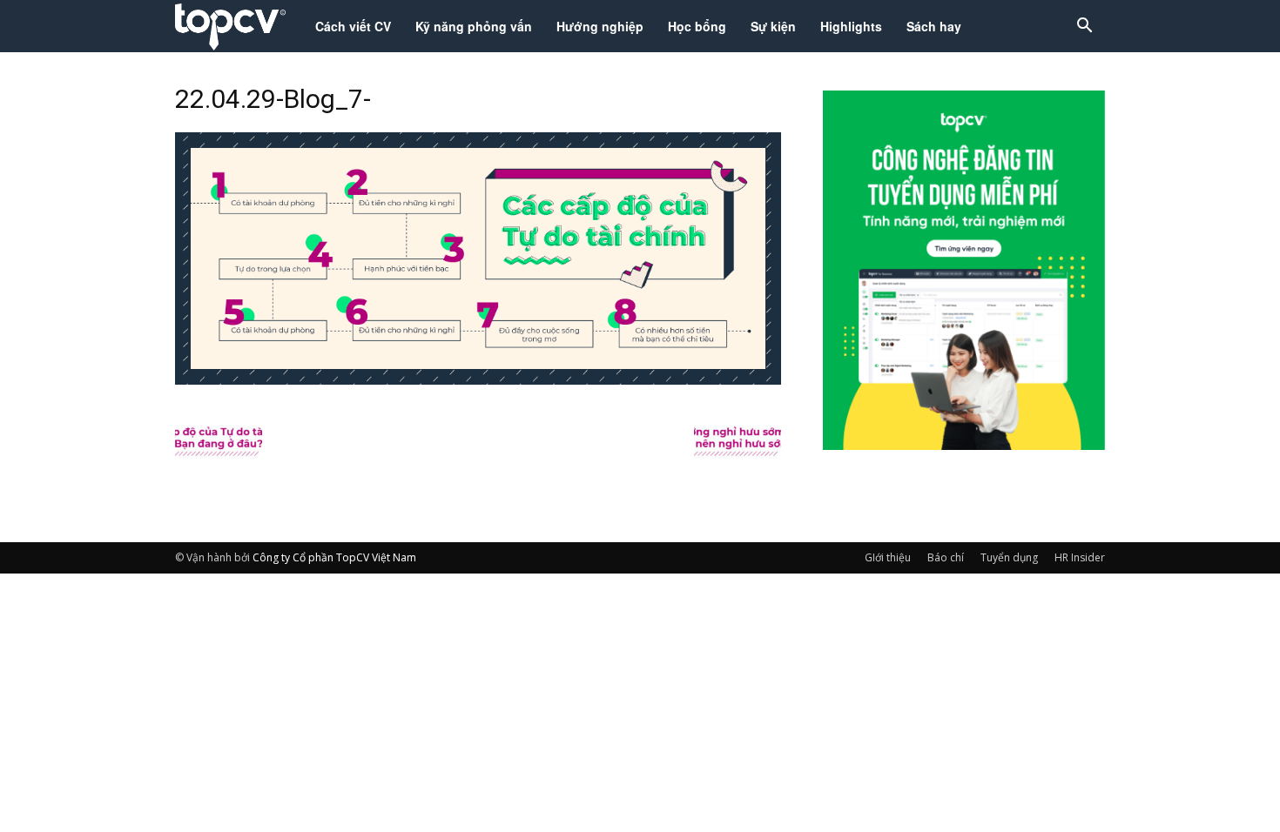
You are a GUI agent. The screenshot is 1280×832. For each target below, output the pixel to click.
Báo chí (945, 557)
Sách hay (933, 26)
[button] (1084, 27)
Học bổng (697, 26)
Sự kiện (773, 26)
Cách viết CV (353, 26)
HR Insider (1079, 557)
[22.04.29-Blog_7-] (478, 379)
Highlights (851, 26)
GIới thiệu (888, 557)
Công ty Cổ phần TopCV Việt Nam (334, 557)
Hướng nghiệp (599, 26)
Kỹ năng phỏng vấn (473, 26)
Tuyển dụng (1009, 557)
